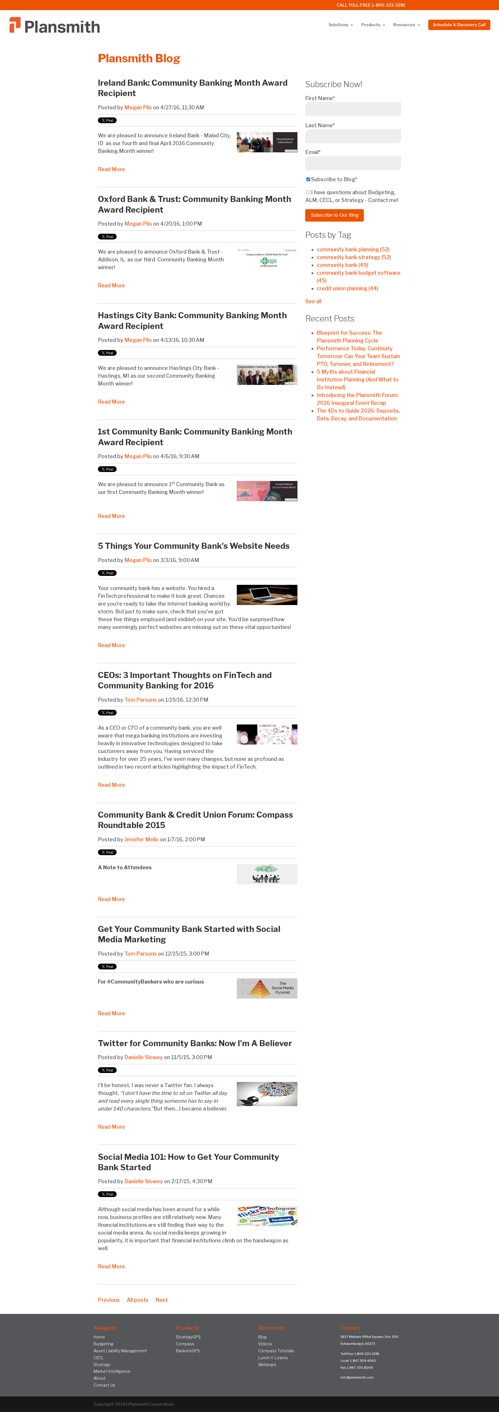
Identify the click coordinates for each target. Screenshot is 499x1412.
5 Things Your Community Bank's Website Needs (194, 546)
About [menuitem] (100, 1378)
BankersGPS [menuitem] (188, 1350)
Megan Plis (138, 107)
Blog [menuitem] (262, 1336)
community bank (342, 265)
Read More (111, 169)
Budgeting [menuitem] (103, 1343)
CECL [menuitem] (99, 1357)
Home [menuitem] (99, 1336)
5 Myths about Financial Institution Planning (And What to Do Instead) (358, 379)
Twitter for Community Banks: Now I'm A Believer (195, 1043)
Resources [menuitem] (404, 25)
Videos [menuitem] (265, 1343)
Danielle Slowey (143, 1057)
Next (161, 1300)
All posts (137, 1300)
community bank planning (353, 249)
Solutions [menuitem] (338, 25)
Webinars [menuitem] (267, 1364)
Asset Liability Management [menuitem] (120, 1350)
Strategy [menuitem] (102, 1364)
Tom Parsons (140, 700)
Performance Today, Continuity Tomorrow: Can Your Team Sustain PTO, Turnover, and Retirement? (358, 356)
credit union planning (347, 288)
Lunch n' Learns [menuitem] (273, 1357)
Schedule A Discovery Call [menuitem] (459, 24)
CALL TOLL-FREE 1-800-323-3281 (371, 5)
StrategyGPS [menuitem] (188, 1336)
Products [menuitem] (370, 25)
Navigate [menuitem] (105, 1328)
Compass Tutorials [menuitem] (276, 1350)
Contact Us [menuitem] (104, 1385)
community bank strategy (354, 257)
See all (313, 301)
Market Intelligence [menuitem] (112, 1371)
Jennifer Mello (141, 839)
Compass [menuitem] (185, 1343)
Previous (109, 1300)
